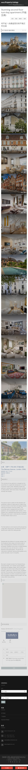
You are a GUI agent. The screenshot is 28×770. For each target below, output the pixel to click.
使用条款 (10, 760)
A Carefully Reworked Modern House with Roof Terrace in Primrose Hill (14, 389)
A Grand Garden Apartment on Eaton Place (14, 204)
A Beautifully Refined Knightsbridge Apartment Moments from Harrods (14, 429)
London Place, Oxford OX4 (14, 285)
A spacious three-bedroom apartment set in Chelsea (14, 305)
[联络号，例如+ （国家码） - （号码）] (14, 652)
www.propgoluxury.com (9, 744)
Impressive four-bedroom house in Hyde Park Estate (14, 224)
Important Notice (5, 719)
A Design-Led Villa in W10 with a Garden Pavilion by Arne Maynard (14, 123)
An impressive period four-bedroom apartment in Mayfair (14, 83)
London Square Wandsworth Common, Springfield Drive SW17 (14, 346)
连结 (10, 642)
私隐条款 (15, 760)
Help (20, 760)
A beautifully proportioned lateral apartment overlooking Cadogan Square (14, 325)
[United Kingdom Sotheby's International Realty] (14, 635)
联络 (7, 768)
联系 (14, 668)
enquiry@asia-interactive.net (10, 740)
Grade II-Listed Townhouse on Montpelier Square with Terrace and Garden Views (14, 164)
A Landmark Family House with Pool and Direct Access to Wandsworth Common (14, 264)
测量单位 (3, 695)
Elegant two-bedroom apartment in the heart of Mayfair (14, 63)
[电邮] (14, 655)
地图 (3, 580)
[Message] (14, 661)
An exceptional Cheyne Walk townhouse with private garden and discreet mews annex (14, 409)
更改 (3, 702)
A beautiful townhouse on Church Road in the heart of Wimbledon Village (14, 143)
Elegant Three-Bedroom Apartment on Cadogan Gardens (14, 244)
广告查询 (3, 716)
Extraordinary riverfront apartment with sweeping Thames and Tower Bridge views (14, 43)
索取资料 (21, 768)
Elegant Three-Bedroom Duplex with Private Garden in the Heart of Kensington (14, 368)
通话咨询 (4, 642)
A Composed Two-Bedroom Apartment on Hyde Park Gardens (14, 103)
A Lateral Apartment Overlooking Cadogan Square (14, 184)
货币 (2, 688)
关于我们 (3, 713)
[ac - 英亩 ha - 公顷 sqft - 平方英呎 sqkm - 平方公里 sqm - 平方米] (14, 698)
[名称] (14, 649)
